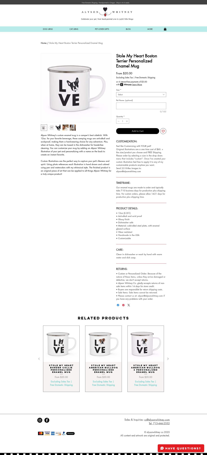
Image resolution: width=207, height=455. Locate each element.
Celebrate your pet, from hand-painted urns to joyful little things (107, 19)
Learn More (137, 84)
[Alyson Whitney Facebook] (46, 420)
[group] (103, 358)
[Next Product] (168, 358)
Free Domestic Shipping (145, 77)
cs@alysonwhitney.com (157, 419)
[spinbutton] (122, 121)
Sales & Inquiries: (134, 419)
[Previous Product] (39, 358)
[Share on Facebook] (118, 305)
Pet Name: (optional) (124, 100)
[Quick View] (61, 344)
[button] (47, 29)
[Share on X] (128, 305)
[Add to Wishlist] (163, 131)
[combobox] (141, 94)
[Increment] (127, 121)
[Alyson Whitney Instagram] (39, 420)
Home (43, 43)
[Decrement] (118, 121)
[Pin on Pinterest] (123, 305)
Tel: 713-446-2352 (159, 423)
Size (118, 90)
